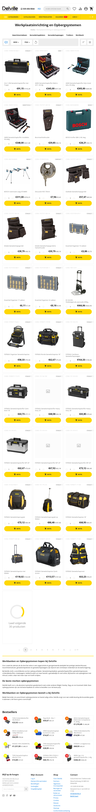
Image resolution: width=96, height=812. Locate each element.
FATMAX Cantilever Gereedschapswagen (73, 355)
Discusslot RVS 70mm (42, 192)
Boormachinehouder (42, 137)
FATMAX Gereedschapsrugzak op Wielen (46, 518)
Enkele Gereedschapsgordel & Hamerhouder (45, 247)
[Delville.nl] (10, 8)
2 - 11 (76, 650)
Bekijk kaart (74, 796)
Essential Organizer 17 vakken (14, 300)
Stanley (27, 51)
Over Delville (57, 778)
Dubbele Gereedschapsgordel (76, 192)
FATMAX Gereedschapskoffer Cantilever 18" (16, 409)
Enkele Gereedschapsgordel (13, 246)
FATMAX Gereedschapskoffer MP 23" (47, 463)
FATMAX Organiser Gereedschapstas (16, 354)
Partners (56, 781)
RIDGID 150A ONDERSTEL (21, 744)
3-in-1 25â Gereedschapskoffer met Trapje (16, 84)
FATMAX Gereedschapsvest (75, 571)
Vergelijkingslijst (36, 789)
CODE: (6, 51)
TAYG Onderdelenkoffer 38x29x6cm (82, 732)
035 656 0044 (29, 9)
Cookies (56, 800)
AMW (59, 51)
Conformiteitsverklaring (61, 811)
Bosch (90, 105)
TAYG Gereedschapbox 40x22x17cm (20, 756)
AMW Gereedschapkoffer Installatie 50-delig (16, 138)
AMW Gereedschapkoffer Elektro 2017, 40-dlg (46, 84)
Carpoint (58, 159)
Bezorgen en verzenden (57, 789)
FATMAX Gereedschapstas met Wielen (14, 572)
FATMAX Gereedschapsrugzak (14, 517)
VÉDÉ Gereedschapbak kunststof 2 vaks (51, 732)
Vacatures (56, 805)
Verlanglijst (34, 786)
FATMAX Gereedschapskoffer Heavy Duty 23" (47, 409)
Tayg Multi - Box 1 (49, 718)
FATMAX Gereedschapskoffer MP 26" (78, 463)
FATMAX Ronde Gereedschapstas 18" (48, 354)
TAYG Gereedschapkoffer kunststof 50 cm (51, 745)
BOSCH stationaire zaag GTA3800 (15, 192)
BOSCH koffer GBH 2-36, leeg (76, 137)
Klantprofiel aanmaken (39, 781)
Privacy (55, 798)
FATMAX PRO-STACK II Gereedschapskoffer (50, 756)
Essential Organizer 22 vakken (45, 300)
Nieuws (56, 803)
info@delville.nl (75, 794)
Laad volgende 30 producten (17, 624)
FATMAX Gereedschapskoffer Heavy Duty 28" (78, 409)
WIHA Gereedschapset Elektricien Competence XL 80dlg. (82, 720)
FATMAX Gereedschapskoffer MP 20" (17, 463)
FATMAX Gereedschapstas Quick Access (46, 572)
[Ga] (26, 789)
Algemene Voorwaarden (58, 785)
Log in (33, 778)
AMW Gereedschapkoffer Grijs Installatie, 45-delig (78, 84)
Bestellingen (35, 784)
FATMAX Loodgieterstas (82, 744)
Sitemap (56, 808)
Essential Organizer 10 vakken (76, 246)
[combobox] (57, 8)
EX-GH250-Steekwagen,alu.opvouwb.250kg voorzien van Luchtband (77, 301)
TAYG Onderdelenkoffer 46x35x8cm (20, 719)
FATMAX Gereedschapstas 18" (76, 517)
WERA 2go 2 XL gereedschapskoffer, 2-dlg (83, 756)
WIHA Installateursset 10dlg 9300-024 (19, 732)
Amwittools (26, 105)
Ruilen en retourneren (57, 794)
